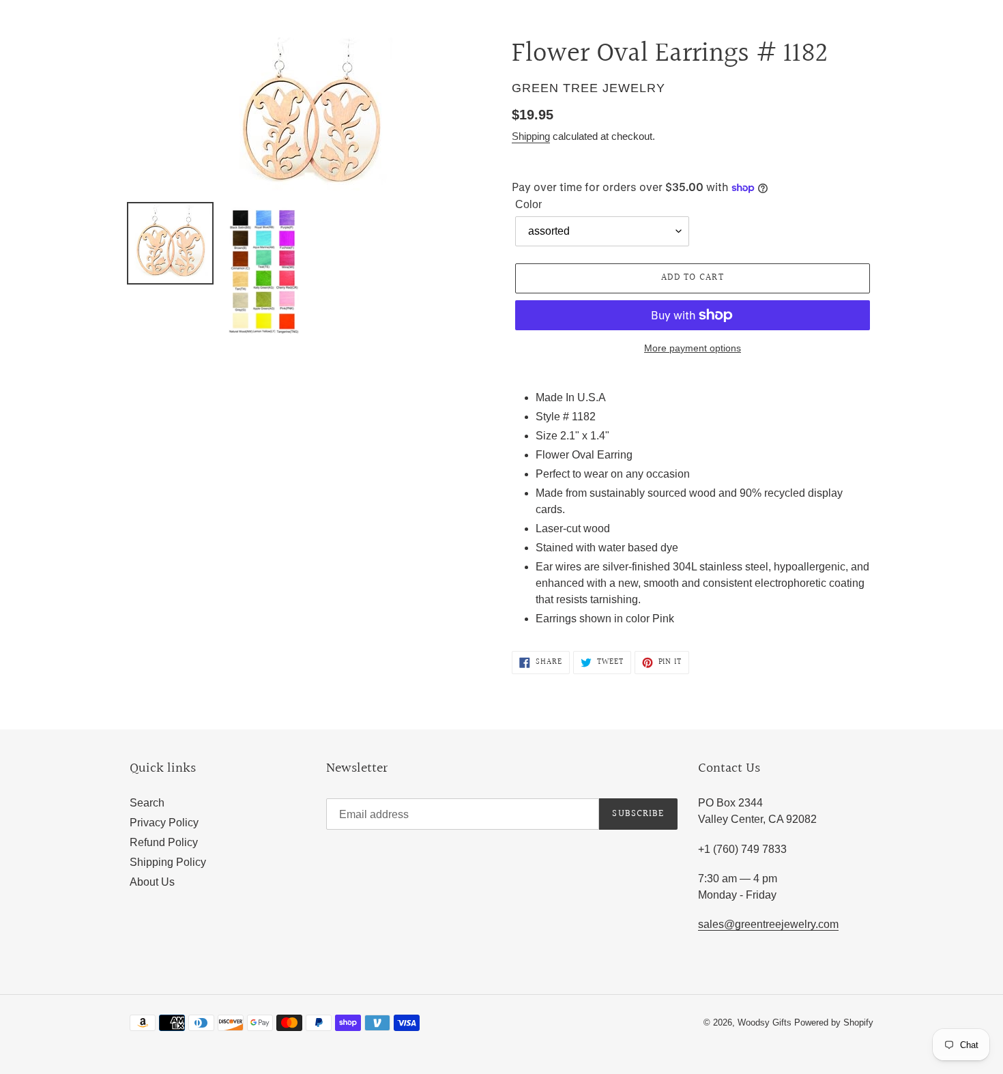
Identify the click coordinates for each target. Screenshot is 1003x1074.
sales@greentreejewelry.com (768, 924)
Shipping (531, 136)
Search (147, 803)
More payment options (692, 348)
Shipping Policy (168, 862)
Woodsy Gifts (766, 1022)
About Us (152, 882)
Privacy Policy (164, 822)
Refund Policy (164, 842)
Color (528, 204)
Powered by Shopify (833, 1022)
